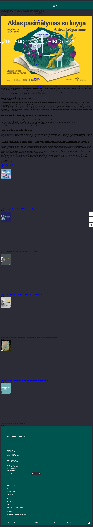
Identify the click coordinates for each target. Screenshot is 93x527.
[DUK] (91, 225)
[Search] (51, 5)
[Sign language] (56, 6)
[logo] (15, 5)
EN (62, 5)
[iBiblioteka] (91, 219)
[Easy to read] (54, 6)
